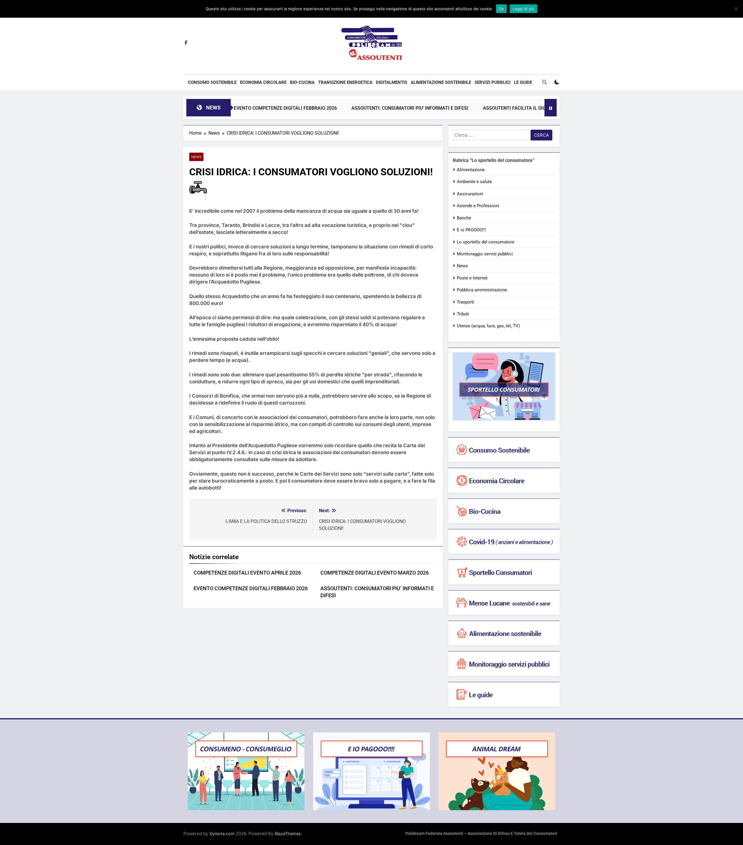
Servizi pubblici (493, 82)
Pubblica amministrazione (482, 289)
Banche (464, 218)
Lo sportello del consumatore (485, 242)
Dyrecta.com (222, 833)
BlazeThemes (288, 833)
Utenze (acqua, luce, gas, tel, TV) (488, 325)
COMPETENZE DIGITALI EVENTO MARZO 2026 (374, 573)
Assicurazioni (470, 193)
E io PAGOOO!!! (471, 229)
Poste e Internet (472, 278)
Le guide (523, 82)
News (196, 156)
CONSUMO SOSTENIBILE (212, 82)
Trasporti (465, 302)
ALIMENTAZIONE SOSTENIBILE (441, 82)
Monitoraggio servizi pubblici (485, 254)
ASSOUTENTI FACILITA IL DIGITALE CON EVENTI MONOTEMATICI (523, 108)
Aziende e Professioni (478, 205)
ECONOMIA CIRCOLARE (263, 82)
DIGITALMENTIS (391, 82)
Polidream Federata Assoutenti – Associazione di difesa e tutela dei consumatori (481, 833)
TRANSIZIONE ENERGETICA (345, 82)
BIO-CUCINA (302, 82)
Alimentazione (471, 169)
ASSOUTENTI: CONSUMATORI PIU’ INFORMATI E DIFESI (380, 108)
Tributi (463, 314)
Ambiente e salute (474, 181)
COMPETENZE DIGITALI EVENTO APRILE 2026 (247, 573)
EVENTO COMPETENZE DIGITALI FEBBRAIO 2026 (256, 108)
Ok (501, 8)
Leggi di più (523, 8)
